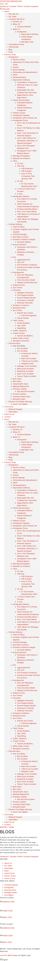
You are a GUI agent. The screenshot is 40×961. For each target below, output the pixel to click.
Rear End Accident (28, 358)
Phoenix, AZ (17, 21)
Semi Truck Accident (25, 374)
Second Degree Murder (26, 298)
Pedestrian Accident (25, 371)
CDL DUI (20, 262)
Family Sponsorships (21, 100)
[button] (20, 959)
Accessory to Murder (25, 300)
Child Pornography (28, 315)
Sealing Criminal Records (27, 282)
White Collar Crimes (21, 338)
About (6, 11)
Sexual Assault (23, 318)
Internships (13, 412)
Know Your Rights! (20, 404)
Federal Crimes (19, 285)
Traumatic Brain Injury (21, 396)
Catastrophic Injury (20, 384)
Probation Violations (21, 305)
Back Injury (17, 379)
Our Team (12, 16)
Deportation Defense (29, 34)
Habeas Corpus (19, 113)
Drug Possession (19, 244)
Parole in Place (19, 59)
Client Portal (9, 414)
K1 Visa (20, 181)
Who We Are (13, 14)
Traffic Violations (20, 331)
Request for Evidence (21, 158)
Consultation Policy (16, 44)
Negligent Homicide (25, 293)
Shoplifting (21, 328)
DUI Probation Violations (27, 265)
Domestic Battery (24, 242)
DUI (14, 257)
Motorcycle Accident (25, 369)
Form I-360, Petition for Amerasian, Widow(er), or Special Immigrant (27, 140)
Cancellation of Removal (27, 82)
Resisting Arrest (19, 308)
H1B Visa (20, 166)
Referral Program (15, 409)
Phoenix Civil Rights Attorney (20, 401)
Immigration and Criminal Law (25, 118)
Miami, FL (16, 29)
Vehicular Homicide (25, 303)
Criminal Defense (24, 27)
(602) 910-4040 (7, 913)
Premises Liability (20, 389)
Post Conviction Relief (26, 280)
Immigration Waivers (21, 196)
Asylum (16, 67)
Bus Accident (22, 348)
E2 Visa (20, 163)
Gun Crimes (17, 287)
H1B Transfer (26, 171)
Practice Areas (10, 54)
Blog (10, 49)
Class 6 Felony (19, 227)
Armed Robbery (23, 323)
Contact (7, 417)
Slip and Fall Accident (26, 391)
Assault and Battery (25, 336)
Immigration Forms (20, 120)
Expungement (18, 272)
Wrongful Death (19, 399)
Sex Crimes (17, 310)
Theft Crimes (18, 320)
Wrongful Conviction (21, 341)
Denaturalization (19, 77)
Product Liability (19, 394)
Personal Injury (14, 343)
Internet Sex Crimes (25, 313)
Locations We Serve (17, 19)
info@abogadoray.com (9, 920)
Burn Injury (17, 381)
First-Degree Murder (25, 295)
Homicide (16, 290)
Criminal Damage (20, 234)
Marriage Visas (27, 42)
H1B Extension (27, 168)
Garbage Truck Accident (27, 366)
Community (9, 407)
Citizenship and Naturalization (25, 72)
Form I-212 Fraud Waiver (27, 211)
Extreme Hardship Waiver (27, 209)
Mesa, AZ (16, 24)
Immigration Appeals (21, 115)
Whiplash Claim (27, 363)
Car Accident (22, 351)
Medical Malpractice (21, 386)
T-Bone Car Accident (29, 361)
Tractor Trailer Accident (26, 376)
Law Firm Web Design (8, 955)
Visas (15, 161)
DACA (15, 75)
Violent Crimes (19, 333)
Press (11, 52)
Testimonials (14, 47)
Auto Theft (21, 325)
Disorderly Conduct (21, 237)
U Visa (19, 194)
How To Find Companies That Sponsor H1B (28, 176)
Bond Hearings (19, 70)
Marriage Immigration (21, 156)
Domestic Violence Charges (24, 239)
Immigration (22, 32)
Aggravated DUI (23, 260)
